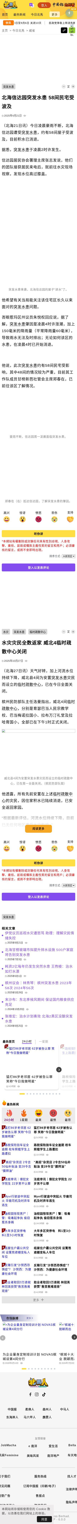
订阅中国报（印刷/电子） (40, 1486)
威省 (32, 30)
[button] (67, 1069)
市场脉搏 (12, 1318)
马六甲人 (30, 1417)
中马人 (64, 1409)
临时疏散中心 (29, 684)
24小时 (27, 1041)
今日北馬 (37, 14)
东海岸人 (12, 1417)
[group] (9, 1115)
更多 (55, 14)
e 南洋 (32, 1446)
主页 (5, 30)
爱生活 (53, 1446)
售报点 (40, 1495)
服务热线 (40, 1476)
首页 (5, 14)
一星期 (43, 1041)
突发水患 (29, 132)
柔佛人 (29, 1409)
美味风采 (33, 1455)
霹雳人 (47, 1417)
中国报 (12, 1409)
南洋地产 (53, 1455)
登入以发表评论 (38, 567)
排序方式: (55, 556)
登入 (44, 5)
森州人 (47, 1409)
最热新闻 (19, 14)
